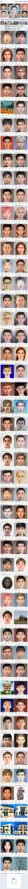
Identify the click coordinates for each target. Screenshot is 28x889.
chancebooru (4, 47)
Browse (26, 1)
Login (16, 1)
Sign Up (20, 1)
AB (1, 1)
